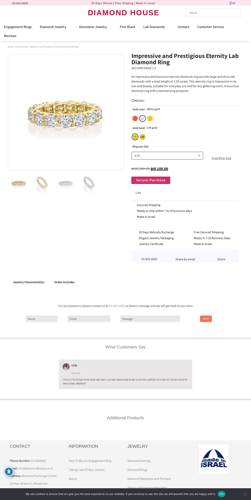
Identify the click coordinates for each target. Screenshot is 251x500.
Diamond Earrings (139, 461)
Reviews (10, 35)
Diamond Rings (137, 470)
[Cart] (28, 12)
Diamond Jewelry (53, 26)
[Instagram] (20, 13)
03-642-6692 (117, 306)
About (73, 479)
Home (10, 46)
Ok (221, 493)
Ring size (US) (140, 146)
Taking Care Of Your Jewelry (87, 470)
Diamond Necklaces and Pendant (149, 479)
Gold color (139, 109)
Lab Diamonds (154, 26)
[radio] (135, 118)
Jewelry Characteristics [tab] (28, 282)
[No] (244, 494)
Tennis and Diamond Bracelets (147, 488)
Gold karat (139, 128)
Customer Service (210, 26)
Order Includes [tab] (65, 282)
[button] (185, 254)
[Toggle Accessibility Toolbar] (9, 471)
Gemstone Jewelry (93, 26)
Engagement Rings (18, 26)
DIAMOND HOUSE (123, 13)
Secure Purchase (151, 180)
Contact (183, 26)
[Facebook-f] (14, 13)
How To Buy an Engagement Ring (90, 461)
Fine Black (127, 26)
